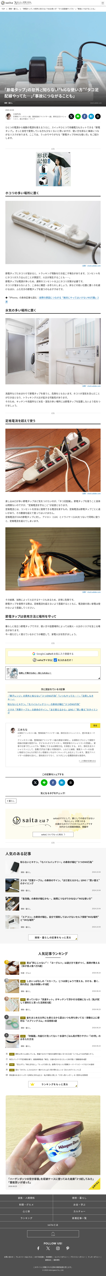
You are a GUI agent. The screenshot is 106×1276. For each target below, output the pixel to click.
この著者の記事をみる (88, 761)
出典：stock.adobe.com (91, 266)
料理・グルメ (26, 1204)
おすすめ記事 (39, 1257)
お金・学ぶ (79, 1204)
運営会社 (48, 1260)
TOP (3, 9)
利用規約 (49, 1257)
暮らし (12, 800)
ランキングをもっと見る (54, 1084)
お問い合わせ (8, 1257)
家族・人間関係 (26, 1197)
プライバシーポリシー (78, 1257)
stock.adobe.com (96, 103)
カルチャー (79, 1211)
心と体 (26, 1211)
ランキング (26, 1218)
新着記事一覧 (79, 1218)
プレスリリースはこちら (24, 1257)
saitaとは (53, 1224)
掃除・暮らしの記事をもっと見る (53, 937)
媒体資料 (57, 1260)
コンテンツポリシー (61, 1257)
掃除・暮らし (14, 9)
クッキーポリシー (94, 1257)
